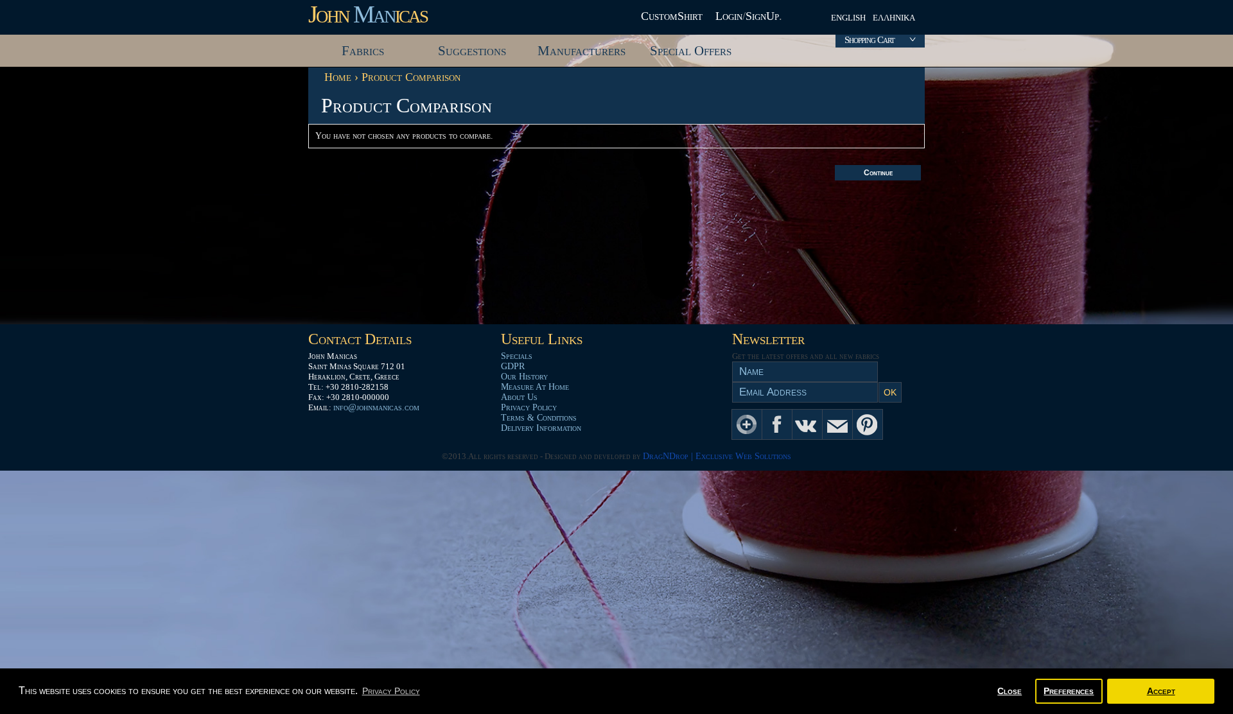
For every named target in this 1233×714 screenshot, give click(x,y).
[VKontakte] (807, 424)
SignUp (762, 16)
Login (728, 16)
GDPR (513, 366)
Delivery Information (541, 428)
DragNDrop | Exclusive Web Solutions (717, 456)
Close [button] (1009, 691)
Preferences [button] (1069, 691)
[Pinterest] (867, 424)
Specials (516, 356)
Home (337, 77)
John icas (367, 14)
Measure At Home (535, 387)
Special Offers (690, 50)
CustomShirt (672, 16)
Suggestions (472, 50)
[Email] (837, 424)
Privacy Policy (529, 407)
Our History (524, 376)
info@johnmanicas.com (376, 407)
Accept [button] (1161, 691)
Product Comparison (411, 77)
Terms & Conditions (539, 417)
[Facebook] (777, 424)
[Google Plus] (747, 424)
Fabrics (363, 50)
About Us (519, 397)
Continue (878, 172)
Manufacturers (581, 50)
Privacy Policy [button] (391, 691)
